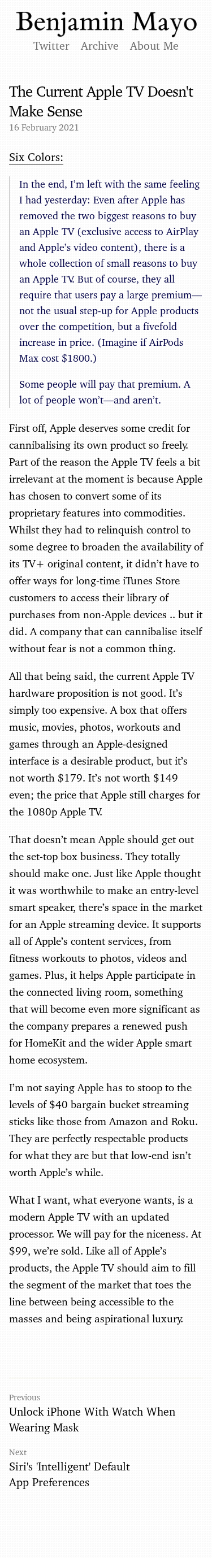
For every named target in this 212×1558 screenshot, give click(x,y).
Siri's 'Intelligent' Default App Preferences (69, 1474)
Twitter (51, 46)
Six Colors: (36, 157)
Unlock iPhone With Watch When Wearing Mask (92, 1419)
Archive (100, 46)
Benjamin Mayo (106, 24)
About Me (154, 46)
